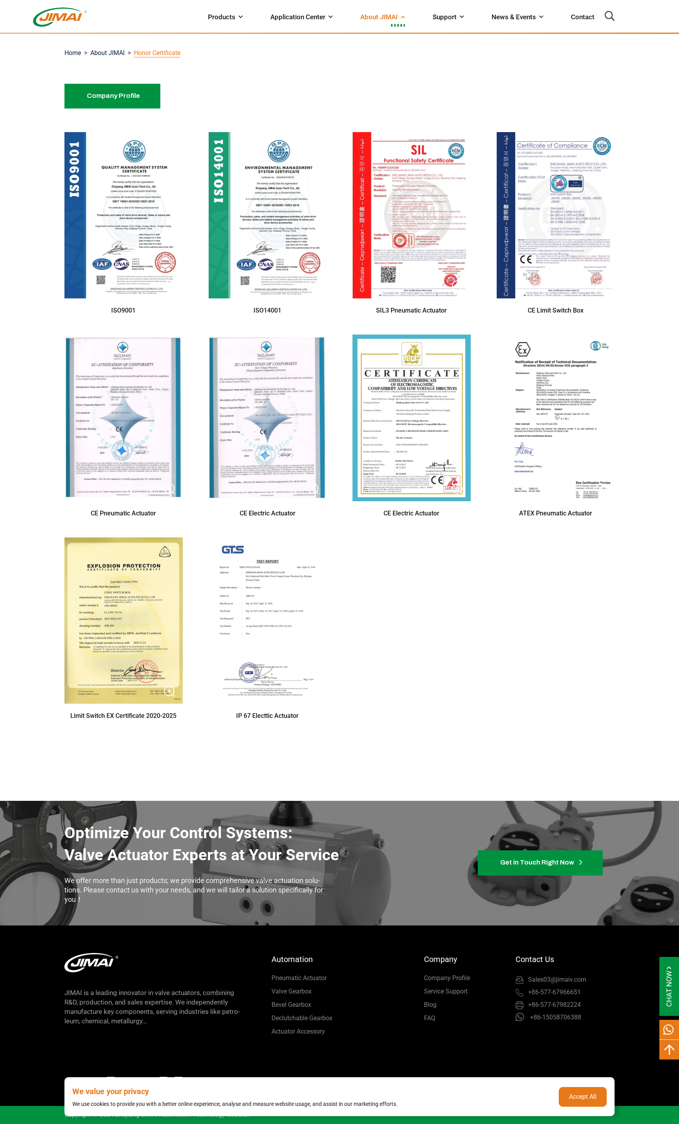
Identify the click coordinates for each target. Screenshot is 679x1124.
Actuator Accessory (298, 1031)
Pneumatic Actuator (299, 978)
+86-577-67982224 (554, 1004)
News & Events (514, 17)
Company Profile (113, 95)
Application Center (297, 17)
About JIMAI (379, 17)
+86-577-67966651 (554, 992)
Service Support (446, 991)
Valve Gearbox (292, 991)
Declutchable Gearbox (302, 1018)
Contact (583, 17)
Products (221, 17)
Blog (430, 1004)
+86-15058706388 (555, 1017)
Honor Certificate (157, 53)
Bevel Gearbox (291, 1004)
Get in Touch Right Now (537, 862)
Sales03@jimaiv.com (557, 979)
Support (445, 17)
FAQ (429, 1018)
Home (72, 53)
